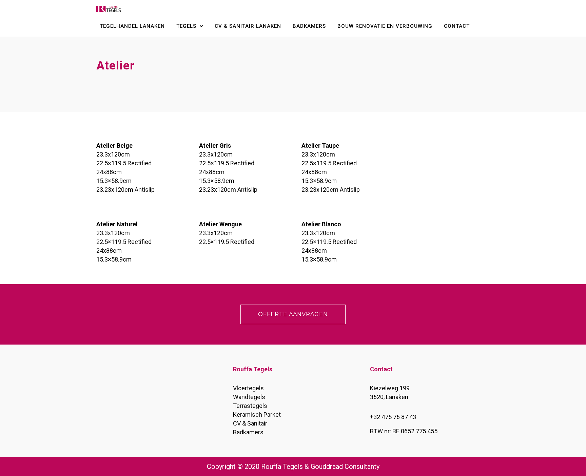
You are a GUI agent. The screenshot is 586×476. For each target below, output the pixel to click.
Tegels (186, 26)
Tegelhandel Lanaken (132, 26)
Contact (457, 26)
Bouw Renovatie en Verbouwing (384, 26)
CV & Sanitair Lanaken (248, 26)
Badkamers (309, 26)
